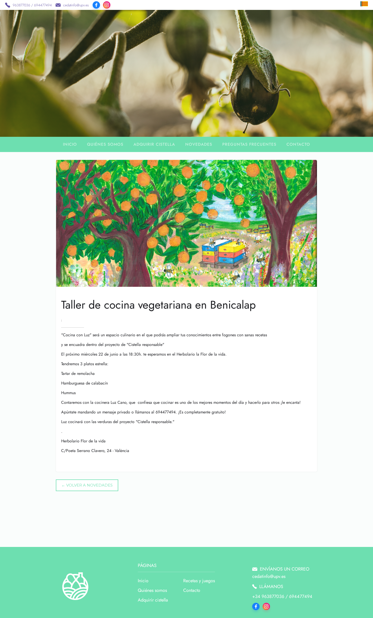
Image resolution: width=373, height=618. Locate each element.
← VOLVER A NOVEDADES (87, 485)
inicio (70, 144)
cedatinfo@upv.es (76, 5)
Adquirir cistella (154, 144)
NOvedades (198, 144)
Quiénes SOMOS (105, 144)
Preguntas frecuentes (249, 144)
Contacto (298, 144)
